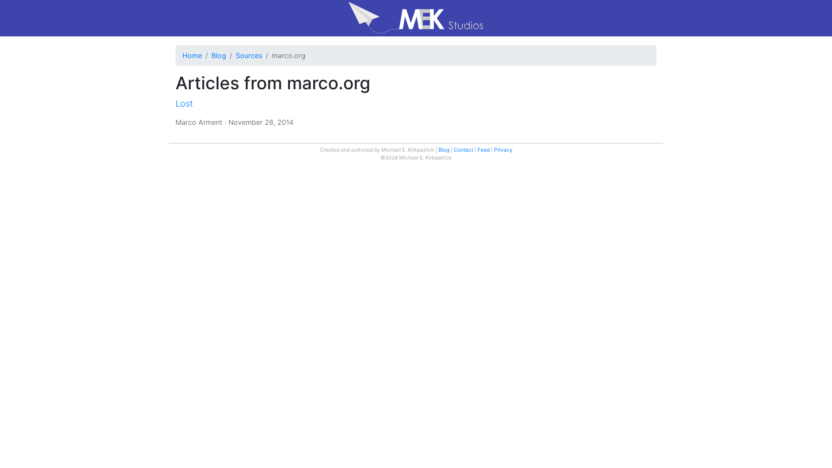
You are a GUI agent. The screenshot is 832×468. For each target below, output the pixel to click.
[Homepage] (416, 18)
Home (192, 55)
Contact (463, 149)
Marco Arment (199, 122)
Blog (218, 55)
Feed (484, 149)
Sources (249, 55)
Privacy (503, 149)
